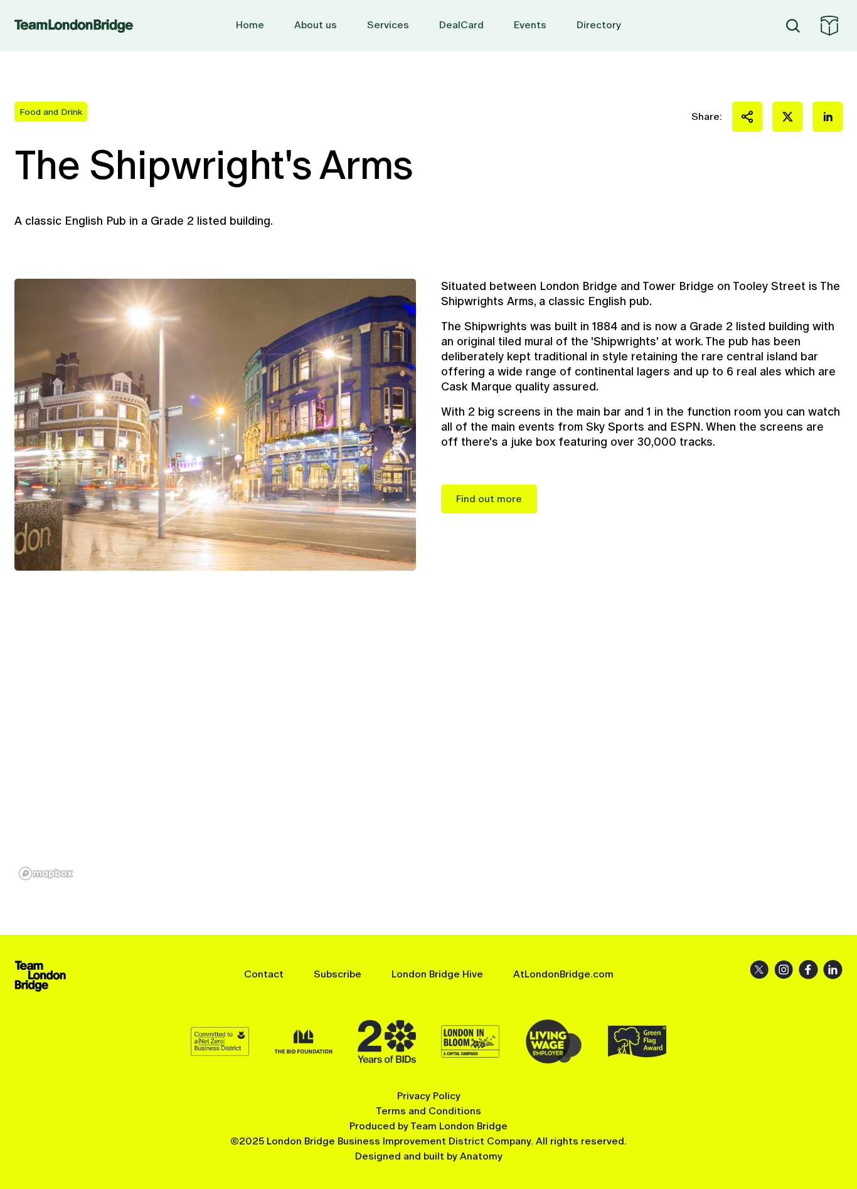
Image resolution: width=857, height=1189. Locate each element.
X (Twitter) (759, 969)
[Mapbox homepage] (45, 873)
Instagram (784, 969)
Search (793, 26)
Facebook (808, 969)
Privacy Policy (428, 1096)
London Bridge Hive (437, 974)
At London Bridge (829, 26)
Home (250, 25)
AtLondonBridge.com (563, 974)
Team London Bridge (73, 26)
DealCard (461, 25)
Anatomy (481, 1156)
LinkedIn (833, 969)
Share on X (787, 117)
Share (747, 117)
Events (530, 25)
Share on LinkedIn (827, 117)
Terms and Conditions (428, 1111)
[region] (428, 753)
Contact (264, 974)
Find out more (489, 499)
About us (315, 25)
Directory (599, 25)
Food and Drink (50, 112)
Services (388, 25)
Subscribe (337, 974)
